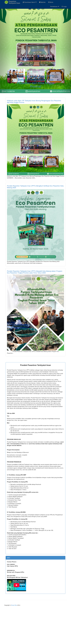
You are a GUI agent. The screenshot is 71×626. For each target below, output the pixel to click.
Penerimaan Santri (29, 2)
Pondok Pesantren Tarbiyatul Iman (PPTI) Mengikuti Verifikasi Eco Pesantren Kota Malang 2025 (35, 187)
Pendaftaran (54, 6)
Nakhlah (43, 2)
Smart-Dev (14, 605)
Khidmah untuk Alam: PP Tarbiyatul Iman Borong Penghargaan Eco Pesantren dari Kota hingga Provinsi (34, 102)
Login (65, 6)
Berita (51, 2)
